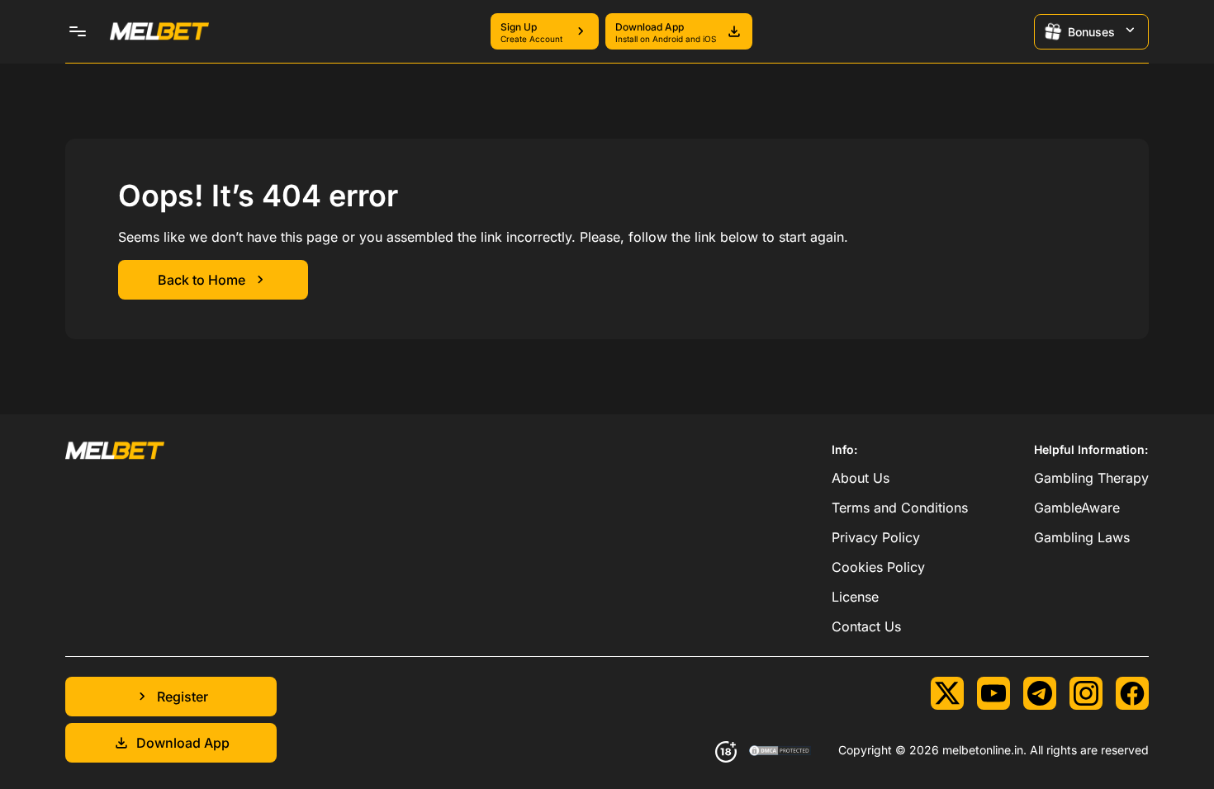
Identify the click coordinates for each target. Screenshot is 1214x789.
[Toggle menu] (77, 31)
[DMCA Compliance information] (780, 751)
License (855, 596)
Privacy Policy (876, 537)
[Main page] (159, 31)
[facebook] (1132, 693)
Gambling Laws (1082, 537)
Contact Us (866, 626)
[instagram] (1086, 693)
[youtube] (993, 693)
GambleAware (1077, 507)
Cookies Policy (878, 567)
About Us (860, 478)
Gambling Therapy (1091, 478)
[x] (947, 693)
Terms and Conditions (900, 507)
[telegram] (1039, 693)
